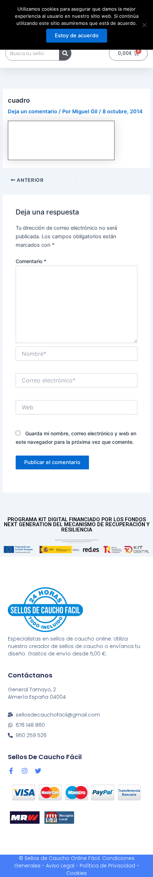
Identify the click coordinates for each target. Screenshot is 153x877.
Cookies (76, 873)
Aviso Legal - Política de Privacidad (90, 865)
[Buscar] (65, 53)
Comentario (31, 261)
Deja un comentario (32, 111)
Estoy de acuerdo (77, 35)
